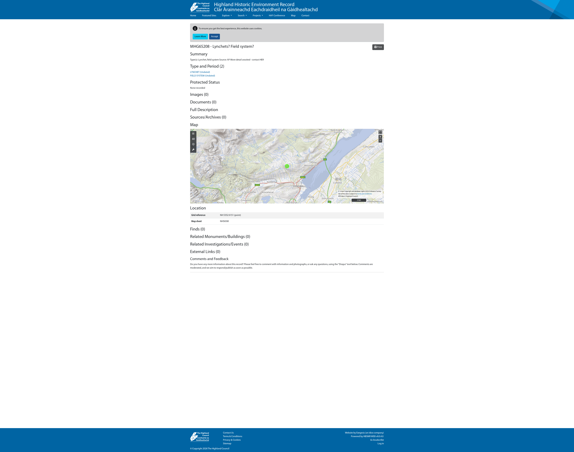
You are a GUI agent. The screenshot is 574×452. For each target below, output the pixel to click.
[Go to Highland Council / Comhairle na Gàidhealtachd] (199, 6)
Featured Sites (209, 15)
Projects (257, 15)
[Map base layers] (193, 139)
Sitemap (227, 443)
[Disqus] (287, 312)
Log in (381, 443)
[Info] (193, 144)
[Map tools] (193, 150)
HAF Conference (277, 15)
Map (293, 15)
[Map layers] (193, 134)
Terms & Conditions (232, 436)
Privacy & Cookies (232, 440)
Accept (214, 36)
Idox (371, 433)
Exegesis (360, 433)
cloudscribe (378, 440)
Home (193, 15)
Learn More (200, 36)
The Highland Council (218, 449)
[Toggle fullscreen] (380, 132)
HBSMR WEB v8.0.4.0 (373, 436)
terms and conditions (364, 194)
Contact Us (228, 433)
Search (241, 15)
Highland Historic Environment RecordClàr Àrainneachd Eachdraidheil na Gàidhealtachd (266, 7)
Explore (226, 15)
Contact (305, 15)
